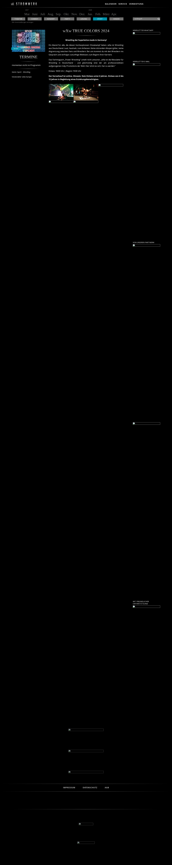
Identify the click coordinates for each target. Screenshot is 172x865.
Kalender (111, 4)
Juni (35, 14)
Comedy (34, 19)
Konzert (51, 19)
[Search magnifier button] (158, 18)
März (106, 14)
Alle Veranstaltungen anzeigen (22, 22)
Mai (27, 14)
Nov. (74, 14)
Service (122, 4)
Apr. (114, 14)
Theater (18, 19)
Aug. (51, 14)
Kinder (116, 19)
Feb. (98, 14)
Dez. (82, 14)
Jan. (90, 14)
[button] (147, 3)
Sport (100, 19)
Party (67, 19)
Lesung (84, 19)
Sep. (58, 14)
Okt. (66, 14)
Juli (42, 14)
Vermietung (136, 4)
